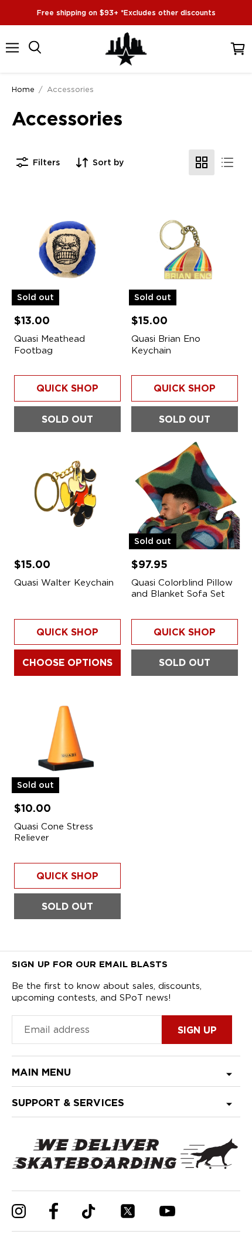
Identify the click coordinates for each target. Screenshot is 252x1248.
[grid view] (201, 162)
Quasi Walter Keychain (64, 582)
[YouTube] (167, 1211)
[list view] (227, 162)
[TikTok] (88, 1211)
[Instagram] (19, 1211)
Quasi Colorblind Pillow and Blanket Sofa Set (182, 588)
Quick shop (67, 388)
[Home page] (126, 49)
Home (23, 89)
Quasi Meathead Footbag (49, 345)
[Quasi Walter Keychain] (67, 493)
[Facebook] (53, 1211)
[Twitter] (128, 1211)
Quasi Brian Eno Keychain (165, 345)
